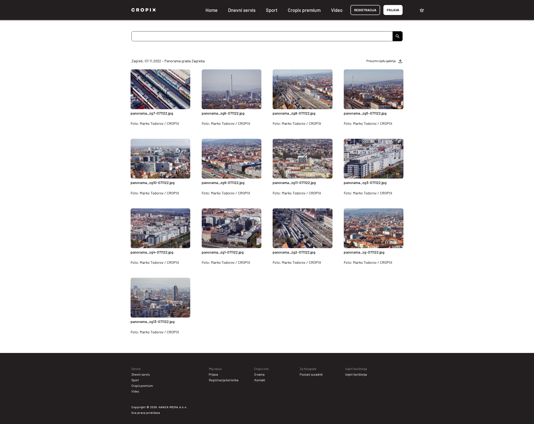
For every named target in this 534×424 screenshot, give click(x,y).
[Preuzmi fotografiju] (184, 105)
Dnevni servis (242, 10)
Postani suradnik (311, 374)
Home (211, 10)
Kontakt (259, 380)
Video (337, 10)
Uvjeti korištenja (356, 374)
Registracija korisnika (223, 380)
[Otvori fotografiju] (136, 105)
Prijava (393, 10)
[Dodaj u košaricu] (177, 104)
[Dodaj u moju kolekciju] (171, 105)
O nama (259, 374)
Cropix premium (304, 10)
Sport (271, 10)
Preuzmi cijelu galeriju (381, 61)
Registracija (365, 10)
